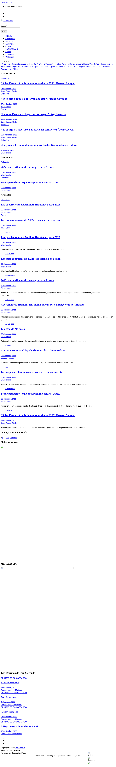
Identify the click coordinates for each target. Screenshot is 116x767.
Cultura (8, 51)
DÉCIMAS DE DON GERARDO (14, 678)
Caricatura (9, 57)
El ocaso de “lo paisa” (13, 328)
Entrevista (9, 43)
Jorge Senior (6, 227)
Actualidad (9, 41)
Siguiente (13, 437)
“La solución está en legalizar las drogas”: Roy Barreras (33, 114)
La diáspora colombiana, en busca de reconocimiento (31, 372)
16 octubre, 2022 (7, 150)
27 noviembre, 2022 (9, 104)
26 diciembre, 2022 (8, 377)
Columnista (10, 38)
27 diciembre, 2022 (8, 355)
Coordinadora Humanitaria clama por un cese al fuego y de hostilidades (42, 304)
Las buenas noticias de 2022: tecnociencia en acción (30, 220)
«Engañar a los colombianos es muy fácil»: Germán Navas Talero (39, 145)
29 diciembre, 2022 (8, 309)
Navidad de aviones (10, 682)
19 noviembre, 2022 (9, 731)
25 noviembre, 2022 (9, 134)
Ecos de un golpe (9, 697)
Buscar (4, 26)
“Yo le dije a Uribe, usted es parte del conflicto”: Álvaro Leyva (53, 66)
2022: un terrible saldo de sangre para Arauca (27, 167)
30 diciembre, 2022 (8, 172)
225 (7, 437)
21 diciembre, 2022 (8, 687)
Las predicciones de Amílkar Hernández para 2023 (30, 204)
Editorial (8, 36)
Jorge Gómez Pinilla (9, 91)
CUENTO (9, 46)
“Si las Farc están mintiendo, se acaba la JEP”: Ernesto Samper (26, 64)
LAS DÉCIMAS (11, 49)
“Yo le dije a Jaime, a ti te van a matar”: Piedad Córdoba (74, 64)
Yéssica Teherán (7, 358)
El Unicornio (6, 106)
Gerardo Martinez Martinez (11, 690)
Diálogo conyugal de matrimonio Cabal (19, 726)
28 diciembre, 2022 (8, 334)
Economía (9, 54)
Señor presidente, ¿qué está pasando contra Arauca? (31, 182)
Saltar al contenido (8, 2)
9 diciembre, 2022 (8, 702)
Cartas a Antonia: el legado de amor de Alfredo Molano (33, 350)
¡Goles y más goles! (9, 712)
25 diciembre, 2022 (8, 88)
